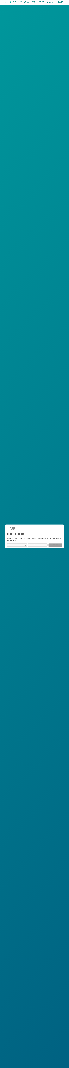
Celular (20, 1)
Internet (14, 1)
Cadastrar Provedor (60, 2)
